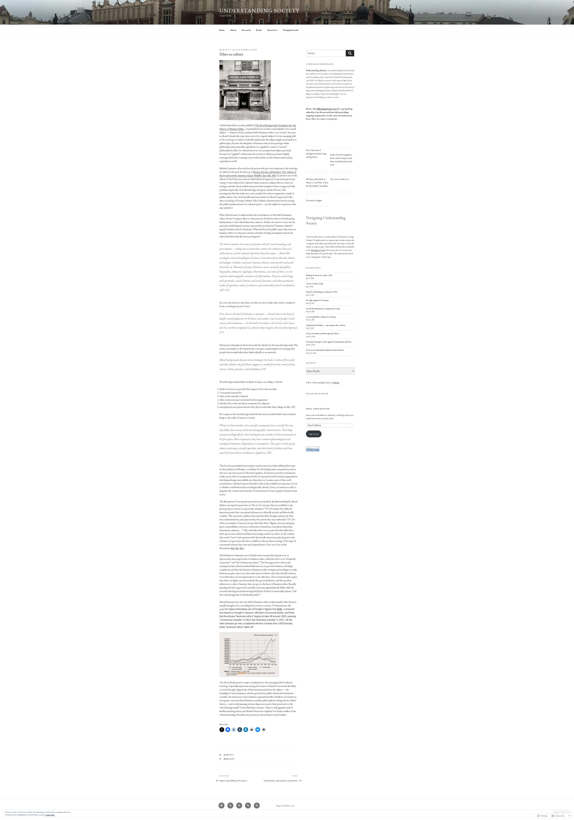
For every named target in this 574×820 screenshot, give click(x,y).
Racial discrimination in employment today (323, 308)
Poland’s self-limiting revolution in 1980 (321, 291)
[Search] (350, 53)
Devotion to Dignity (314, 200)
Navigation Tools (318, 250)
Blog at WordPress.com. (285, 805)
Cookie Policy (50, 815)
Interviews (272, 30)
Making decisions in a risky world (319, 275)
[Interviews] (257, 805)
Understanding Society (259, 10)
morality (229, 759)
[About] (230, 805)
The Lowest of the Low (339, 179)
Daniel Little (249, 50)
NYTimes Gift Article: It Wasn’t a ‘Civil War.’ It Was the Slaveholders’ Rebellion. (317, 182)
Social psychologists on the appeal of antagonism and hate (328, 341)
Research (246, 30)
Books (259, 30)
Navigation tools (290, 30)
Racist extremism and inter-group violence (322, 333)
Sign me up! (313, 434)
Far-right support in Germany (317, 300)
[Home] (222, 805)
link (269, 175)
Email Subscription (317, 409)
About (233, 30)
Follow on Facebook (317, 394)
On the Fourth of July (314, 283)
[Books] (248, 805)
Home (222, 30)
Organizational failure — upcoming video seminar (325, 325)
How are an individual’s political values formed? (325, 350)
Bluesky (336, 382)
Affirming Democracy (327, 108)
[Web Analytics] (312, 450)
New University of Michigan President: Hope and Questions (316, 153)
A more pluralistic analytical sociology (321, 316)
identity (229, 755)
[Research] (239, 805)
